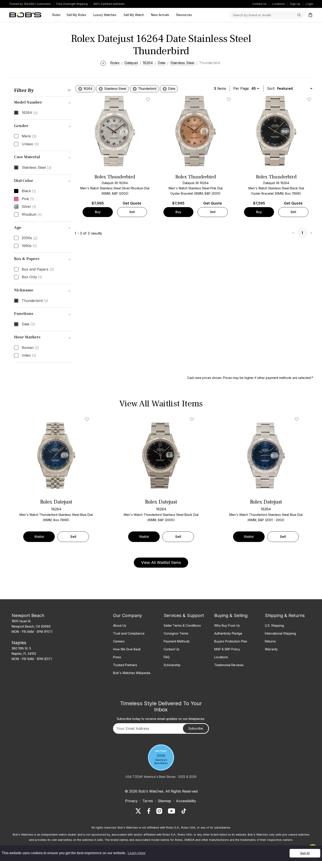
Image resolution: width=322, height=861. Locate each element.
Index (29, 355)
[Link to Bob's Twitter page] (138, 810)
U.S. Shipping (274, 625)
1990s (29, 246)
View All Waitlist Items (161, 562)
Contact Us (259, 3)
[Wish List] (88, 419)
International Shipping (280, 633)
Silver (29, 206)
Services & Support (184, 615)
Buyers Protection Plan (230, 641)
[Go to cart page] (310, 15)
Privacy (131, 801)
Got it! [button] (305, 853)
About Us (119, 625)
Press (117, 657)
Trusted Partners (125, 665)
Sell (132, 212)
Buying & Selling (231, 615)
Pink (28, 199)
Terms (147, 801)
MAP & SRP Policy (227, 649)
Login (309, 3)
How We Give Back (127, 649)
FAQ (167, 657)
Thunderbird (35, 300)
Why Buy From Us (227, 625)
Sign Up (295, 3)
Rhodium (32, 214)
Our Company (127, 615)
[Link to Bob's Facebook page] (148, 810)
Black (29, 191)
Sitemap (164, 801)
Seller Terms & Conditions (182, 625)
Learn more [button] (136, 853)
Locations (278, 3)
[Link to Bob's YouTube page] (171, 810)
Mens (29, 136)
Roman (30, 347)
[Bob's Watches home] (25, 15)
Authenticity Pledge (228, 633)
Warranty (271, 649)
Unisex (30, 144)
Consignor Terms (176, 633)
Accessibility (186, 801)
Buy (98, 212)
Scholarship (172, 665)
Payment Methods (177, 641)
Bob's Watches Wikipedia (131, 673)
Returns (270, 641)
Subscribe (195, 728)
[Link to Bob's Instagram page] (159, 810)
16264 (30, 112)
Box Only (32, 277)
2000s (30, 238)
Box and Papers (38, 269)
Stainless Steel (36, 167)
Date (28, 324)
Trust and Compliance (129, 633)
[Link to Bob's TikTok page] (183, 810)
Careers (119, 641)
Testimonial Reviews (229, 665)
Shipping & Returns (285, 615)
